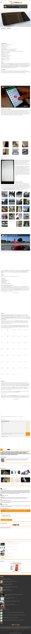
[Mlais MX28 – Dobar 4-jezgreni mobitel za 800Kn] (1, 587)
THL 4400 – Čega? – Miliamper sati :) (6, 465)
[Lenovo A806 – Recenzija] (1, 590)
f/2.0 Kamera (24, 453)
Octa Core (9, 454)
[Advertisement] (15, 36)
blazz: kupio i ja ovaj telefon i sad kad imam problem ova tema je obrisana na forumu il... (13, 612)
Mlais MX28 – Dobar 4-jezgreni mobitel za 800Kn (10, 586)
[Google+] (14, 525)
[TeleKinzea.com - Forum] (15, 6)
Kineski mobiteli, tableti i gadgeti (4, 10)
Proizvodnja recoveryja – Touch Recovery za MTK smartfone (26, 465)
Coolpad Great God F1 (9, 453)
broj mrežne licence (9, 156)
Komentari (8, 541)
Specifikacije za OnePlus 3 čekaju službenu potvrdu (24, 476)
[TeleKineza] (15, 2)
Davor (2, 29)
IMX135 (22, 184)
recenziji (2, 188)
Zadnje (2, 541)
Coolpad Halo (15, 453)
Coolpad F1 (17, 416)
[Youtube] (18, 525)
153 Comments (11, 579)
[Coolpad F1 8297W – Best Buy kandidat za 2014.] (1, 582)
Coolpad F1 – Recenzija (6, 578)
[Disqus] (15, 498)
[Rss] (12, 525)
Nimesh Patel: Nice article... (6, 609)
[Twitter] (17, 525)
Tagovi (11, 541)
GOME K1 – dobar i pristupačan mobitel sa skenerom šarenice (4, 476)
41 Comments (8, 587)
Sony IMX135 (12, 454)
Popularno (5, 541)
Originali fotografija (3, 231)
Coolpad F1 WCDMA (3, 453)
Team (14, 629)
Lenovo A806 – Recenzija (6, 589)
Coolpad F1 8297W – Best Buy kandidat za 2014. (10, 581)
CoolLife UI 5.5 (4, 57)
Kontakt (16, 629)
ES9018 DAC (19, 270)
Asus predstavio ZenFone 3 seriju (9, 546)
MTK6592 (6, 454)
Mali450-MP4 (2, 454)
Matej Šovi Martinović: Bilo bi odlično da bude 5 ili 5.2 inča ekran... (10, 617)
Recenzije (10, 10)
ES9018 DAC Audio (20, 453)
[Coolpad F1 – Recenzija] (1, 579)
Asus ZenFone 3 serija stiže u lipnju (9, 553)
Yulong (16, 454)
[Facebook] (15, 525)
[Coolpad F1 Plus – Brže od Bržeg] (1, 585)
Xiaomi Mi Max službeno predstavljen (14, 483)
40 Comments (11, 590)
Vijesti (12, 29)
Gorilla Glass (28, 453)
